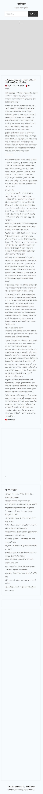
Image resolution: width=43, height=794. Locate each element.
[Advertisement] (21, 47)
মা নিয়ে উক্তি (9, 154)
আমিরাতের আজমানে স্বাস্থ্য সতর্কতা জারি (17, 501)
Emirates (11, 420)
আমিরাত (22, 4)
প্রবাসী (7, 89)
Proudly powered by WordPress (21, 787)
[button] (21, 22)
